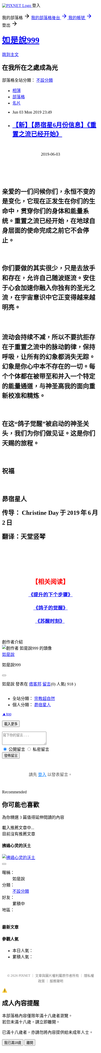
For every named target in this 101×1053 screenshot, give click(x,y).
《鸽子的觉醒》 (50, 608)
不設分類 (44, 80)
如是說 (8, 654)
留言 (46, 684)
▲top (6, 714)
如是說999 (20, 40)
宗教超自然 (44, 698)
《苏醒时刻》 (50, 621)
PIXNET (24, 976)
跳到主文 (10, 54)
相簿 (16, 90)
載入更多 (11, 724)
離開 (29, 1043)
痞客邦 (35, 684)
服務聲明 (56, 981)
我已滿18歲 (12, 1043)
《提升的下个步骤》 (50, 594)
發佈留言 (11, 756)
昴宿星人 (42, 705)
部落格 (18, 97)
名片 (16, 103)
